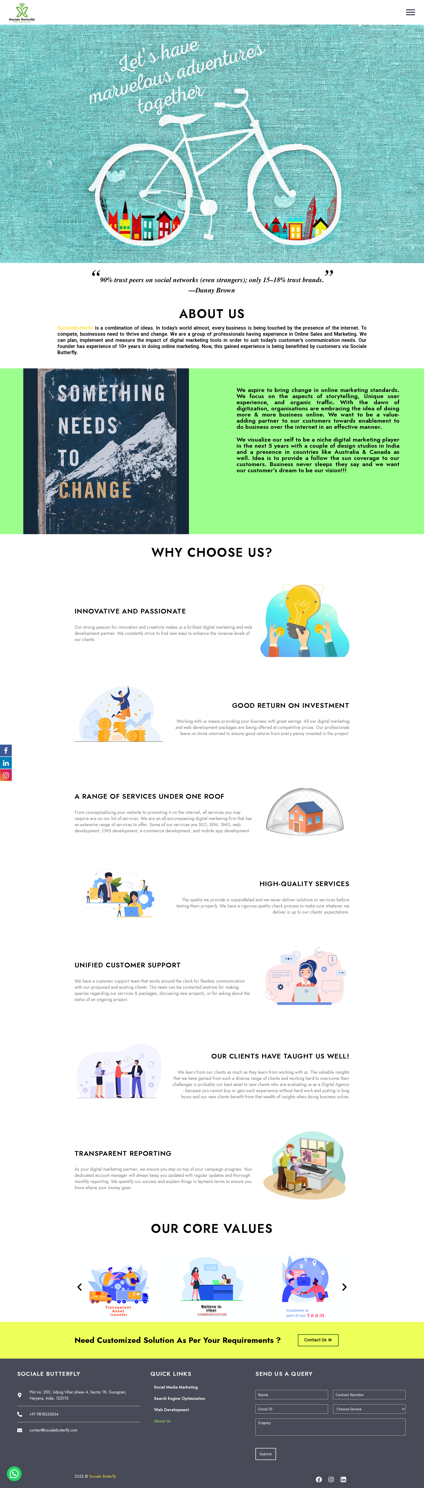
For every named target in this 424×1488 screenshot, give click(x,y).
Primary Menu (410, 12)
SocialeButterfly (75, 328)
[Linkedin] (343, 1479)
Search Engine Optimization (179, 1398)
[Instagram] (331, 1479)
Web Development (171, 1410)
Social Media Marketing (176, 1387)
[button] (79, 1287)
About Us (162, 1421)
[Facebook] (319, 1479)
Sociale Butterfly (102, 1476)
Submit (266, 1453)
